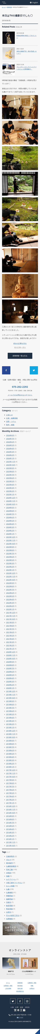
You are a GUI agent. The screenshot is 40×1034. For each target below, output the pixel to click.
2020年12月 (10, 652)
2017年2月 (10, 800)
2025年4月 (10, 485)
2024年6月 (10, 517)
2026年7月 (10, 439)
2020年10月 (10, 658)
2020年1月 (10, 688)
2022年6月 (10, 593)
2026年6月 (10, 442)
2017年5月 (10, 793)
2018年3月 (10, 760)
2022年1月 (10, 609)
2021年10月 (10, 619)
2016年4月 (10, 829)
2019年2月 (10, 724)
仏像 (7, 889)
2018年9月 (10, 740)
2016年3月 (10, 832)
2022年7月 (10, 590)
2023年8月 (10, 550)
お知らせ (9, 415)
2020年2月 (10, 685)
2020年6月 (10, 672)
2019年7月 (10, 708)
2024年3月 (10, 527)
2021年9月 (10, 622)
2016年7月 (10, 823)
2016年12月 (10, 806)
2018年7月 (10, 747)
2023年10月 (10, 544)
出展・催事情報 (12, 418)
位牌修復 (9, 919)
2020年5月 (10, 675)
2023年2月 (10, 567)
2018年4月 (10, 757)
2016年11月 (10, 809)
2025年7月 (10, 475)
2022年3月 (10, 603)
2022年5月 (10, 596)
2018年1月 (10, 767)
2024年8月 (10, 511)
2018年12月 (10, 731)
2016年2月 (10, 836)
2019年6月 (10, 711)
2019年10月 (10, 698)
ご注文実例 (8, 988)
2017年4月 (10, 796)
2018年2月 (10, 763)
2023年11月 (10, 540)
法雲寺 (8, 912)
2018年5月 (10, 754)
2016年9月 (10, 816)
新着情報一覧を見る (20, 356)
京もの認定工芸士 (12, 915)
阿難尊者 (9, 896)
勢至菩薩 (9, 909)
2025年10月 (10, 465)
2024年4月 (10, 524)
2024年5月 (10, 521)
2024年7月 (10, 514)
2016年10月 (10, 813)
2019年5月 (10, 714)
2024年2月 (10, 530)
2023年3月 (10, 563)
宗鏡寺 (8, 902)
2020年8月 (10, 665)
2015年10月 (10, 845)
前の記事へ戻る (20, 347)
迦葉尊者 (9, 899)
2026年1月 (10, 458)
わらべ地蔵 (10, 886)
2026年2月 (10, 455)
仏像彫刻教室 (11, 866)
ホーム (4, 7)
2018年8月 (10, 744)
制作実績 (20, 986)
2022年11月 (10, 576)
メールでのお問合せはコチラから (20, 395)
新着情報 (9, 7)
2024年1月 (10, 534)
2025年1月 (10, 494)
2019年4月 (10, 718)
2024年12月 (10, 498)
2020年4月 (10, 678)
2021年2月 (10, 645)
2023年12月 (10, 537)
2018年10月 (10, 737)
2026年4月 (10, 448)
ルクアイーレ (11, 879)
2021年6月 (10, 632)
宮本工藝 (9, 869)
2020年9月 (10, 662)
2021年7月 (10, 629)
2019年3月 (10, 721)
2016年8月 (10, 819)
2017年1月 (10, 803)
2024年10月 (10, 504)
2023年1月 (10, 570)
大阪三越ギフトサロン (14, 883)
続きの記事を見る (20, 343)
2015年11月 (10, 842)
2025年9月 (10, 468)
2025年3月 (10, 488)
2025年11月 (10, 462)
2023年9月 (10, 547)
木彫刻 (8, 873)
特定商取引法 (20, 991)
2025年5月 (10, 481)
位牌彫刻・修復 (8, 986)
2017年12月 (10, 770)
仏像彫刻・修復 (32, 983)
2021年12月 (10, 612)
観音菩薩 (9, 905)
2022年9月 (10, 583)
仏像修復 (9, 892)
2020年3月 (10, 681)
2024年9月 (10, 507)
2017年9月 (10, 780)
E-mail (20, 1017)
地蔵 (7, 876)
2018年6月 (10, 750)
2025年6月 (10, 478)
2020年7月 (10, 668)
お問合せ (32, 988)
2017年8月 (10, 783)
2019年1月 (10, 727)
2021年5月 (10, 635)
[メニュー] (4, 3)
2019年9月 (10, 701)
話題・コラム (11, 421)
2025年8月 (10, 471)
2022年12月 (10, 573)
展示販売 (9, 863)
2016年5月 (10, 826)
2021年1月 (10, 649)
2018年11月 (10, 734)
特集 (32, 986)
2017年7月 (10, 786)
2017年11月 (10, 773)
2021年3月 (10, 642)
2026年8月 (10, 435)
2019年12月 (10, 691)
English (35, 2)
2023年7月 (10, 553)
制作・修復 (10, 425)
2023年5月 (10, 560)
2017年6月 (10, 790)
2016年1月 (10, 839)
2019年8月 (10, 704)
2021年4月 (10, 639)
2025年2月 (10, 491)
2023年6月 (10, 557)
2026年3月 (10, 452)
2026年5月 (10, 445)
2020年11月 (10, 655)
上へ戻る (37, 1031)
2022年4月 (10, 599)
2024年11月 (10, 501)
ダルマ (8, 860)
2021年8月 (10, 626)
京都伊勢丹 (10, 856)
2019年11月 (10, 695)
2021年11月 (10, 616)
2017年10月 (10, 777)
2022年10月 (10, 580)
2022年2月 (10, 606)
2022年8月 (10, 586)
